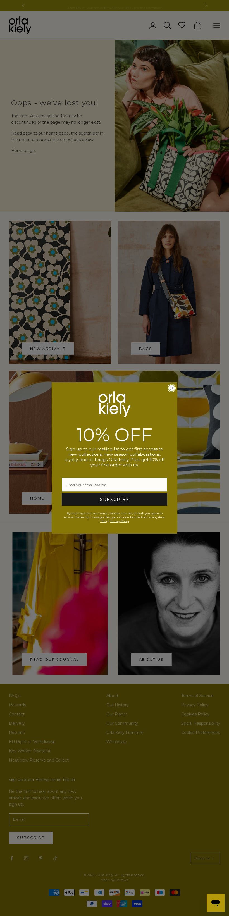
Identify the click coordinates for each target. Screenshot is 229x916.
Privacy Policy (119, 521)
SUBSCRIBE (114, 499)
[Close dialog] (171, 388)
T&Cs (103, 521)
